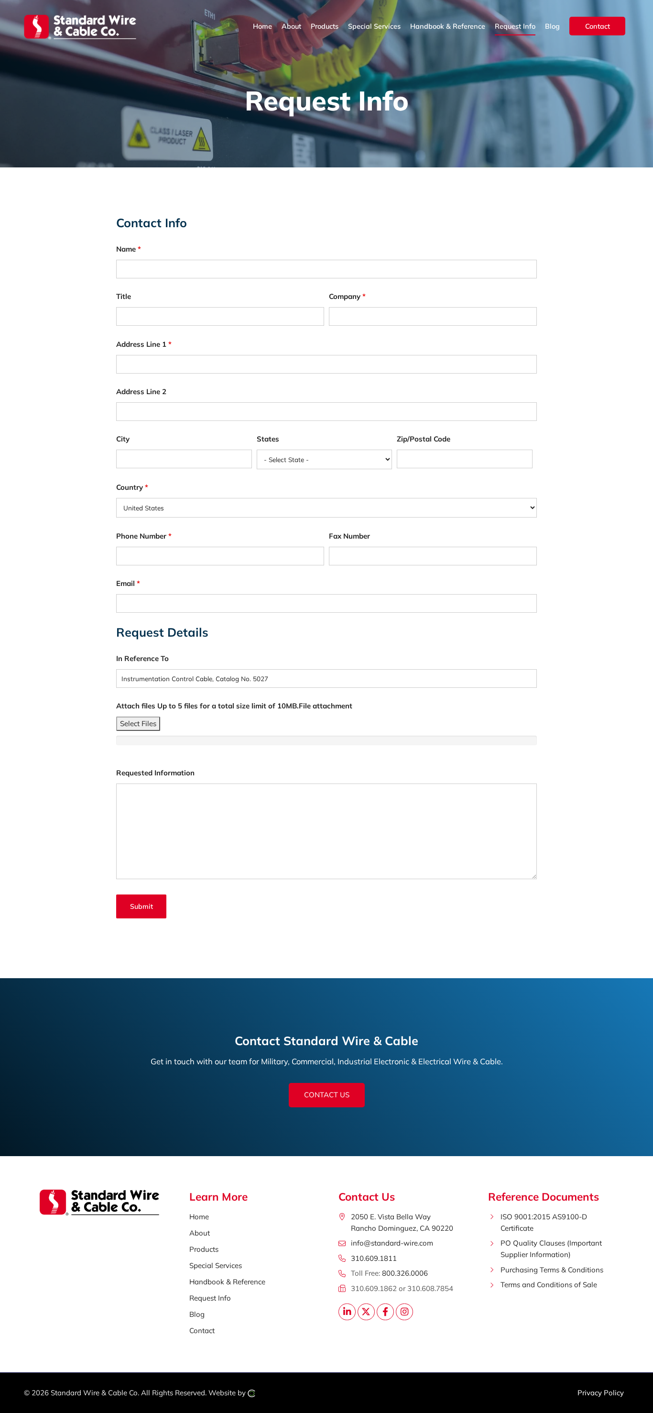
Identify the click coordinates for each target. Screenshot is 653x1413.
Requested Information (155, 772)
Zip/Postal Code (423, 438)
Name (128, 249)
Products (203, 1249)
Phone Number (144, 536)
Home (199, 1216)
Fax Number (349, 536)
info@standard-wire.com (392, 1242)
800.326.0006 (405, 1273)
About (199, 1232)
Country (132, 487)
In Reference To (142, 658)
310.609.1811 (374, 1258)
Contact (202, 1330)
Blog (197, 1314)
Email (128, 583)
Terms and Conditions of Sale (549, 1284)
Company (347, 296)
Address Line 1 (144, 344)
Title (123, 296)
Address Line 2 (141, 391)
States (268, 438)
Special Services (215, 1265)
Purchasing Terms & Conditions (552, 1269)
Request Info (210, 1298)
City (123, 438)
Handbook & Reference (227, 1281)
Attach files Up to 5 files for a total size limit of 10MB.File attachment (234, 705)
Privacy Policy (600, 1392)
